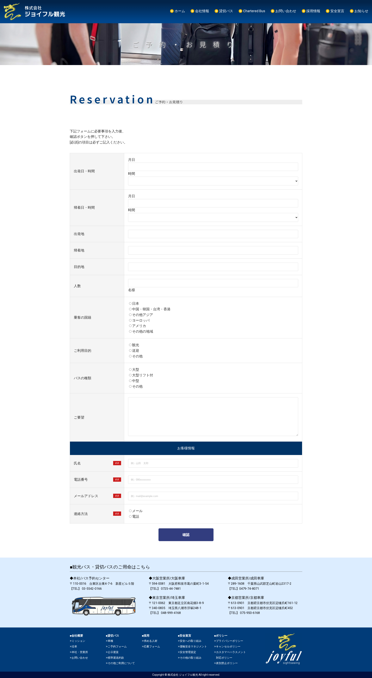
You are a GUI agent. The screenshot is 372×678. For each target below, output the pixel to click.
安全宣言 (337, 11)
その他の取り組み (191, 657)
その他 (137, 356)
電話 (135, 516)
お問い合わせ (285, 11)
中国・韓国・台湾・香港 (151, 309)
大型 (135, 369)
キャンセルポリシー (228, 646)
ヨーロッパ (141, 320)
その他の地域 (142, 331)
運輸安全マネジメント (193, 646)
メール (137, 511)
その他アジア (142, 315)
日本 (135, 303)
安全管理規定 (188, 652)
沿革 (74, 646)
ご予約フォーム (117, 646)
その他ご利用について (121, 663)
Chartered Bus (254, 11)
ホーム (180, 11)
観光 (135, 345)
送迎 (135, 350)
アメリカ (139, 326)
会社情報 (202, 11)
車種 (110, 640)
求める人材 (150, 640)
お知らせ (361, 11)
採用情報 (313, 11)
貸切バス (226, 11)
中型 (135, 381)
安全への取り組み (191, 640)
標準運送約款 (116, 657)
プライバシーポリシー (229, 640)
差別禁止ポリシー (227, 663)
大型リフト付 (142, 375)
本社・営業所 (80, 652)
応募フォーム (152, 646)
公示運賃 (113, 652)
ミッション (78, 640)
